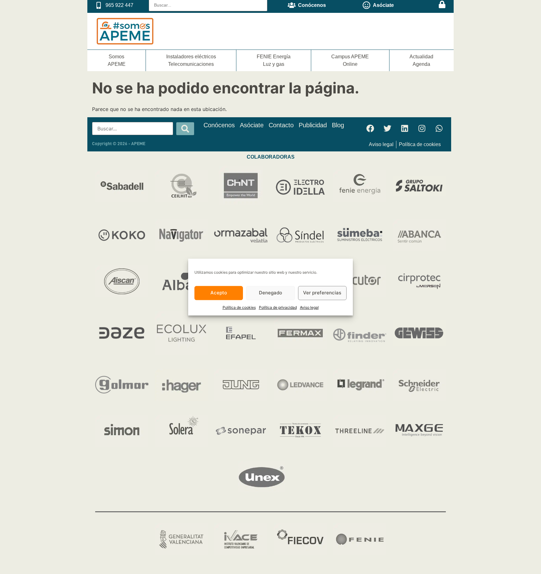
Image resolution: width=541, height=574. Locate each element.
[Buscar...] (132, 128)
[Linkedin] (405, 128)
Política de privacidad (278, 307)
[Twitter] (387, 128)
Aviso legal (309, 307)
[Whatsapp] (439, 128)
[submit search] (185, 128)
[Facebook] (370, 128)
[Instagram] (422, 128)
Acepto (218, 293)
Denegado (270, 293)
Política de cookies (239, 307)
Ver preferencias (322, 293)
